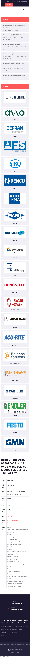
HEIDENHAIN (15, 327)
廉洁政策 (3, 626)
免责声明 (3, 635)
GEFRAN (15, 136)
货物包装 (14, 629)
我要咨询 (9, 516)
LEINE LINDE (15, 105)
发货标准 (14, 626)
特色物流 (14, 632)
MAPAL (15, 223)
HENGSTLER (15, 292)
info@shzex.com (23, 1)
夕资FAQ (3, 632)
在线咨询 (9, 4)
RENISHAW (15, 381)
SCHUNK (15, 240)
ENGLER (15, 415)
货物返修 (9, 629)
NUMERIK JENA (15, 206)
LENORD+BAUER (15, 310)
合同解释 (9, 626)
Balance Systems (15, 363)
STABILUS (15, 398)
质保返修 (20, 626)
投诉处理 (20, 629)
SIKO (15, 171)
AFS (15, 154)
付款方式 (25, 626)
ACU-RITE (15, 345)
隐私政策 (3, 629)
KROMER (15, 258)
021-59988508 (11, 1)
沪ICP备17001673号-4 (16, 650)
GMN (15, 450)
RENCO (15, 188)
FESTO (15, 433)
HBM (15, 275)
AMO (15, 119)
